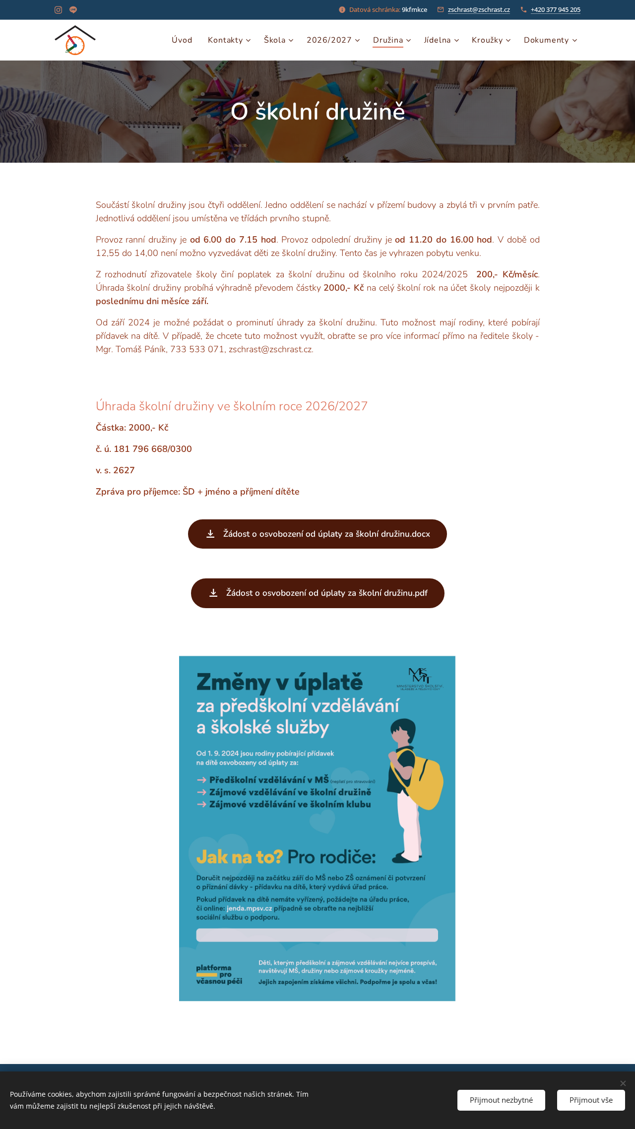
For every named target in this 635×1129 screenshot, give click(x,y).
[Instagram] (58, 9)
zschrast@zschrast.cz (479, 9)
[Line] (73, 9)
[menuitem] (184, 40)
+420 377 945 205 (555, 9)
